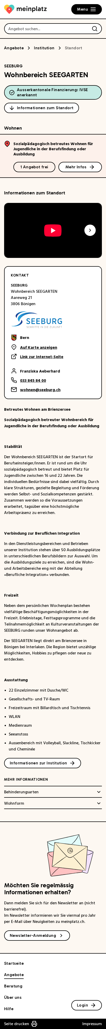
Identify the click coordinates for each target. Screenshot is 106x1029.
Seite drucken (16, 1024)
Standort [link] (73, 47)
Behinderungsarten (21, 792)
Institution (44, 47)
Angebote (14, 47)
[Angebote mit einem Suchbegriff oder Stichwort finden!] (95, 28)
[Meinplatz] (25, 9)
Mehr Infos (76, 166)
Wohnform (14, 803)
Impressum (92, 1024)
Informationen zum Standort (45, 107)
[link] (37, 338)
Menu (82, 9)
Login (82, 1005)
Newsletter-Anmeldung (33, 935)
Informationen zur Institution (38, 763)
